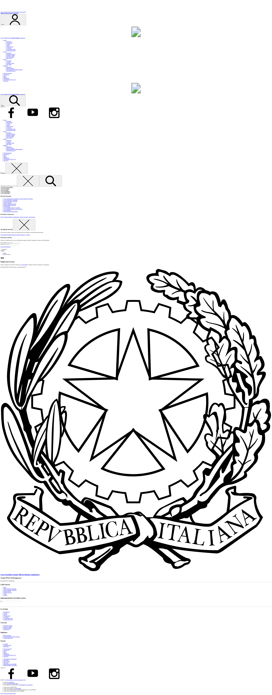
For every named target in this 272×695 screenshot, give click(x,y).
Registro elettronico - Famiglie (23, 234)
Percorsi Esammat (7, 202)
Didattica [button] (5, 65)
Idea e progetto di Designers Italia (8, 693)
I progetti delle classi (10, 71)
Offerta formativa (10, 68)
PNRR (4, 77)
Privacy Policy (6, 661)
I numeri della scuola (11, 50)
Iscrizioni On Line (7, 592)
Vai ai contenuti (4, 12)
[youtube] (32, 117)
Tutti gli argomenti (7, 73)
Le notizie (8, 62)
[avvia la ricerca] (51, 181)
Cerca (2, 185)
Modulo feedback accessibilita (10, 665)
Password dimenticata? (6, 246)
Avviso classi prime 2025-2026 (10, 201)
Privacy (2, 217)
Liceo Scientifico (7, 210)
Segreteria (26, 217)
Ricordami (4, 249)
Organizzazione (9, 46)
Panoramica (8, 41)
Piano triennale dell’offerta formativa (14, 69)
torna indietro (25, 264)
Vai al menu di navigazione (14, 12)
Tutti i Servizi (9, 58)
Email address (4, 242)
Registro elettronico (8, 217)
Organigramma (31, 217)
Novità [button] (4, 59)
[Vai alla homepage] (136, 36)
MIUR (4, 587)
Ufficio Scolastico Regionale (9, 588)
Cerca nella (5, 191)
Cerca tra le (5, 188)
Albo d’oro (5, 81)
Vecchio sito (6, 74)
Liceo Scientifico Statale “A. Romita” (11, 207)
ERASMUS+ (6, 78)
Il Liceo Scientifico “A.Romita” (10, 200)
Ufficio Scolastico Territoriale (10, 590)
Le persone (8, 48)
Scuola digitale (6, 206)
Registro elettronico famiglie (9, 204)
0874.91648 (11, 682)
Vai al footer (23, 12)
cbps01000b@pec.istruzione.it (26, 684)
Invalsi (4, 594)
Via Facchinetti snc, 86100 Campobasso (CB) (15, 680)
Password (3, 244)
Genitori (21, 217)
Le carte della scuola (10, 49)
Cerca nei (4, 190)
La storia (8, 44)
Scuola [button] (4, 40)
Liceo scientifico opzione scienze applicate (12, 209)
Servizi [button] (5, 51)
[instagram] (54, 117)
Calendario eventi (10, 63)
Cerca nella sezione (6, 187)
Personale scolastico (10, 54)
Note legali (5, 662)
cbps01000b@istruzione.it (12, 683)
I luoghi (8, 45)
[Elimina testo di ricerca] (28, 181)
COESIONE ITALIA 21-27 (9, 79)
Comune (5, 595)
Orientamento (16, 217)
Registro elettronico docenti (9, 205)
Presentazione (9, 43)
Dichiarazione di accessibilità (9, 664)
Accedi (2, 250)
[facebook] (11, 117)
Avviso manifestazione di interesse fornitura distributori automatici (18, 198)
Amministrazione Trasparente (10, 659)
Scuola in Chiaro (7, 591)
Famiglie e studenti (10, 55)
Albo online (9, 64)
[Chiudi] (16, 168)
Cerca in (5, 193)
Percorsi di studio (10, 57)
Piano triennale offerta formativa (10, 211)
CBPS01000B (18, 688)
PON (4, 75)
